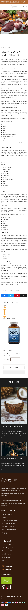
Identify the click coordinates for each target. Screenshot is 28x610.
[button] (14, 372)
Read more (4, 437)
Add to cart (14, 367)
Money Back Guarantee (9, 530)
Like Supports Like (7, 551)
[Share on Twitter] (11, 295)
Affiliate (4, 536)
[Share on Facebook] (4, 295)
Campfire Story (6, 554)
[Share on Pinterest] (17, 295)
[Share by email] (23, 295)
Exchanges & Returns (8, 526)
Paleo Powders (8, 350)
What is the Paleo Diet (8, 545)
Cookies (4, 517)
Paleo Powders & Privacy (9, 520)
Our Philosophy (6, 557)
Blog (3, 560)
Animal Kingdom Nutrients (10, 548)
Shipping (4, 533)
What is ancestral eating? (13, 459)
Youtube (8, 569)
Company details (7, 514)
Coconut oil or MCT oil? (12, 427)
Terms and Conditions (8, 523)
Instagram (8, 566)
